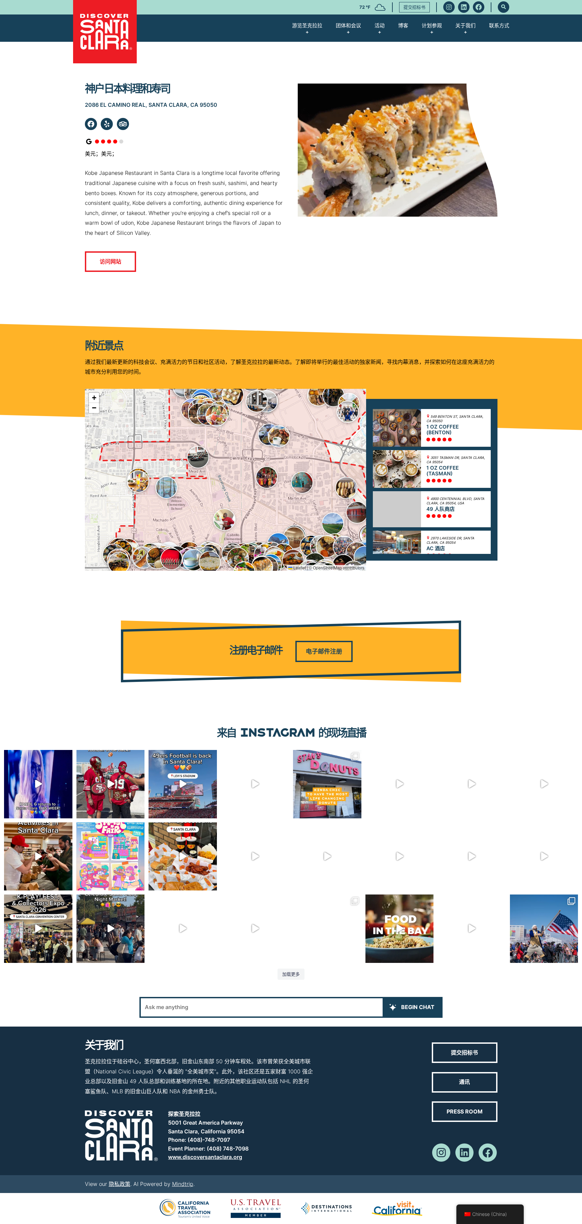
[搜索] (503, 7)
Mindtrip (182, 1184)
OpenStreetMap (327, 567)
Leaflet (299, 567)
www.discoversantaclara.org (205, 1157)
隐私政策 (119, 1184)
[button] (333, 396)
